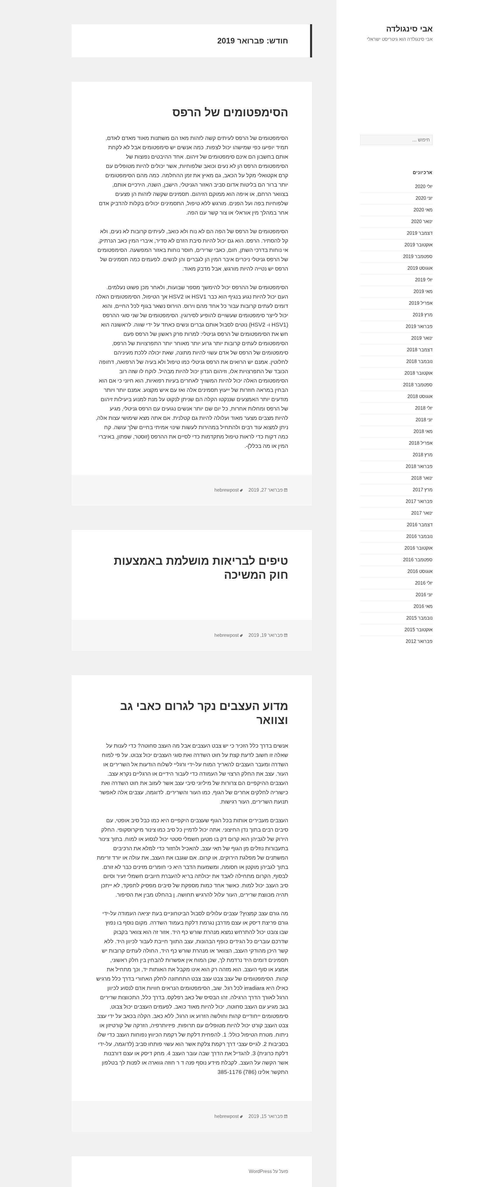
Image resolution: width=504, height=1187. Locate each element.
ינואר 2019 (422, 338)
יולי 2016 (424, 583)
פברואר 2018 (419, 466)
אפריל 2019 (421, 303)
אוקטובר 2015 (419, 629)
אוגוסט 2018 (420, 396)
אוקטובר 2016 (419, 548)
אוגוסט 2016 (420, 571)
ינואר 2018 (422, 478)
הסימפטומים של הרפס (230, 112)
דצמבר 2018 (420, 349)
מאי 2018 (423, 431)
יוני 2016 (424, 594)
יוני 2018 (424, 419)
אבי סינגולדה (409, 28)
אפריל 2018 (421, 443)
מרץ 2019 (423, 314)
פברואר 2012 (419, 641)
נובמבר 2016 (419, 536)
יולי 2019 (424, 279)
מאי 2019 (423, 291)
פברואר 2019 (419, 326)
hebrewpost (226, 490)
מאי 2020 (423, 209)
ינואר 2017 (422, 513)
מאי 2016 (423, 606)
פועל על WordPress (268, 1171)
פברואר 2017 (419, 501)
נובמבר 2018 (419, 361)
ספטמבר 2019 (418, 256)
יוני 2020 (424, 198)
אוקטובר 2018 (419, 373)
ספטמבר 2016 (418, 559)
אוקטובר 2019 (419, 244)
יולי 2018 (424, 408)
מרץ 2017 (423, 489)
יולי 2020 (424, 186)
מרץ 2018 (423, 454)
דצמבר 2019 (420, 233)
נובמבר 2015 (419, 618)
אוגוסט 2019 (420, 268)
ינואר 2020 (422, 221)
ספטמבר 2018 (418, 384)
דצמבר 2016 (420, 524)
